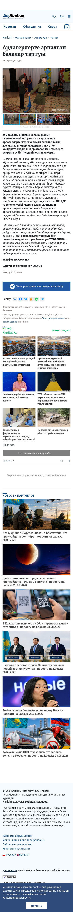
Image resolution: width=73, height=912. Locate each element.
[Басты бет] (14, 16)
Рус (54, 16)
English (24, 854)
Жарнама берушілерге (17, 835)
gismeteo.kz (10, 870)
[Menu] (69, 16)
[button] (67, 71)
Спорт (52, 27)
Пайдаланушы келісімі (17, 844)
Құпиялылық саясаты (16, 848)
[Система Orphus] (9, 876)
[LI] (10, 863)
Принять (36, 905)
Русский (11, 854)
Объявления (32, 27)
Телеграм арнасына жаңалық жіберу (39, 286)
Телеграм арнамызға (53, 318)
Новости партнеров (19, 495)
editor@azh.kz (10, 321)
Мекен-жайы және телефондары (24, 840)
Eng (62, 16)
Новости (10, 27)
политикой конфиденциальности (24, 896)
